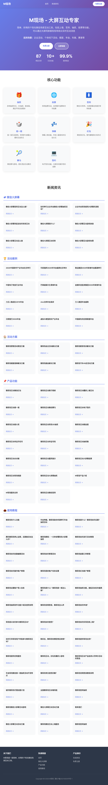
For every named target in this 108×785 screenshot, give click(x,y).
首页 (46, 4)
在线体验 (76, 758)
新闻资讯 (55, 4)
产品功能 (41, 765)
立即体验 (61, 46)
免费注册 (98, 4)
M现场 (7, 3)
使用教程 (41, 768)
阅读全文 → (10, 214)
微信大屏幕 (42, 761)
